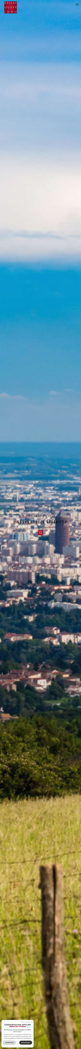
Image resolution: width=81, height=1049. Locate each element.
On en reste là (25, 1022)
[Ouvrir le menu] (78, 4)
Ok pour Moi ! (25, 1042)
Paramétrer (9, 1042)
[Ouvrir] (40, 532)
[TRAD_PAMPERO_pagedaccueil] (10, 13)
